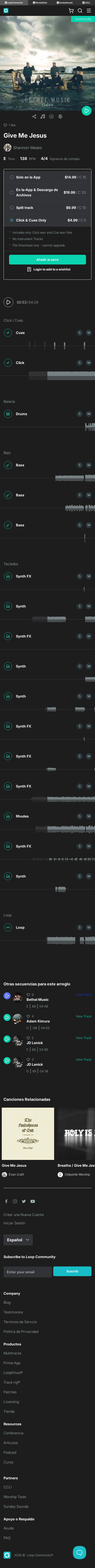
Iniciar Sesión (14, 1223)
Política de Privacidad (21, 1331)
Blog (7, 1302)
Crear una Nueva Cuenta (24, 1214)
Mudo (88, 332)
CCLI (8, 1487)
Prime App (12, 1363)
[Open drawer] (88, 10)
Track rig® (12, 1382)
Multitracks (12, 1353)
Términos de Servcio (20, 1322)
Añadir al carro (47, 259)
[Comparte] (34, 116)
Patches (10, 1392)
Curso (8, 1462)
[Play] (86, 111)
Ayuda (9, 1528)
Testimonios (13, 1312)
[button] (42, 116)
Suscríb (72, 1271)
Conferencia (13, 1433)
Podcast (10, 1452)
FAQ (7, 1538)
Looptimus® (13, 1372)
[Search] (80, 10)
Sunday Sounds (16, 1506)
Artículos (11, 1442)
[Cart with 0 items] (71, 10)
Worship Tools (15, 1497)
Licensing (11, 1401)
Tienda (9, 1411)
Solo (80, 332)
